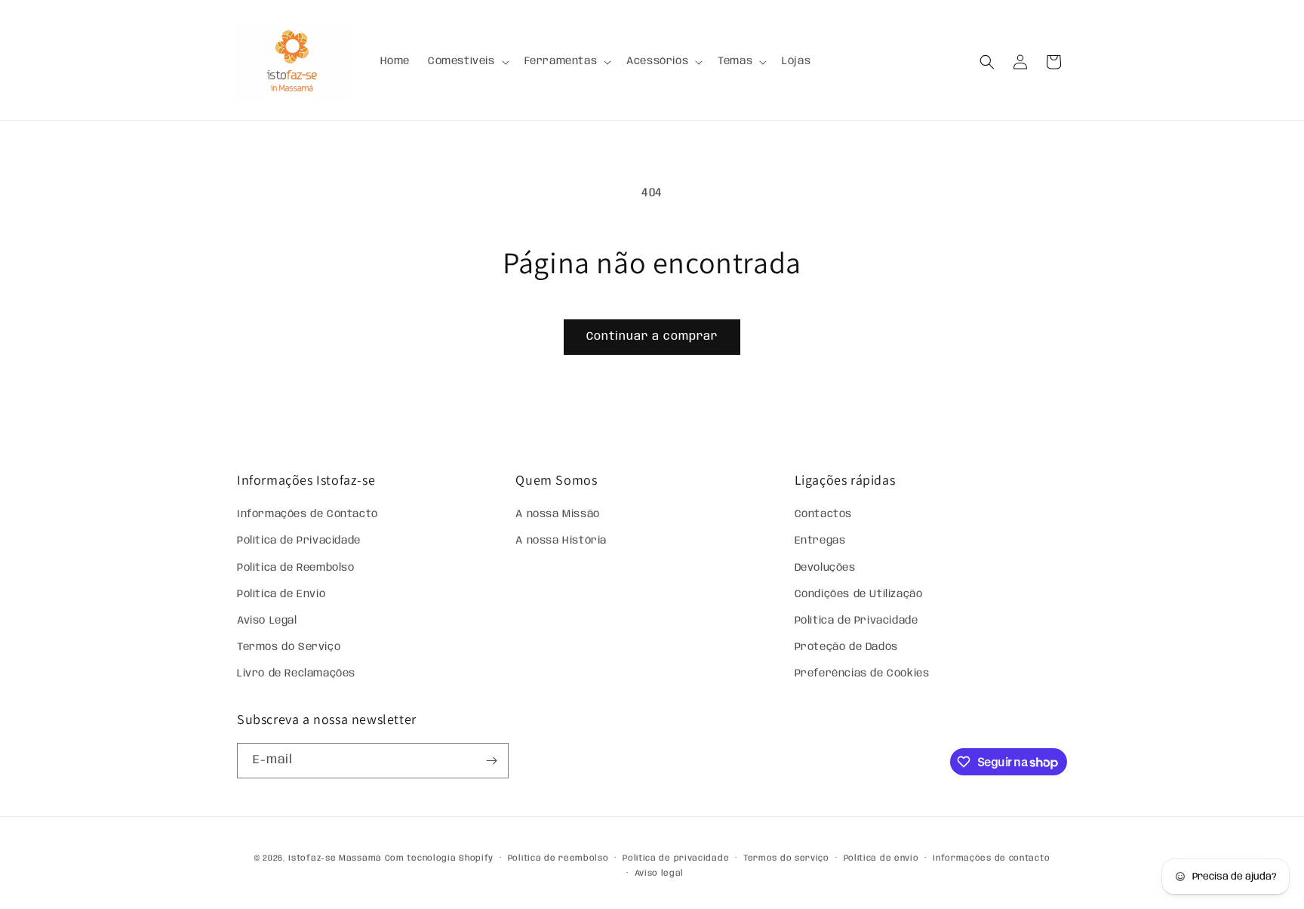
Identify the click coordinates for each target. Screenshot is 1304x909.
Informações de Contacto (307, 514)
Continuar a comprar (652, 337)
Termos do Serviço (288, 647)
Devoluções (825, 567)
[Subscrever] (491, 760)
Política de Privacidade (299, 540)
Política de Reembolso (296, 567)
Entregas (820, 540)
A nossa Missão (557, 514)
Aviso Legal (267, 620)
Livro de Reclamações (296, 673)
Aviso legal (659, 873)
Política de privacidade (676, 858)
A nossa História (561, 540)
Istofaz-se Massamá (335, 858)
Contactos (823, 514)
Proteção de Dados (846, 647)
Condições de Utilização (859, 594)
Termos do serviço (786, 858)
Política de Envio (281, 594)
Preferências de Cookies (862, 673)
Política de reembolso (558, 858)
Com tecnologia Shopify (439, 858)
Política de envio (881, 858)
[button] (467, 61)
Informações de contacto (991, 858)
